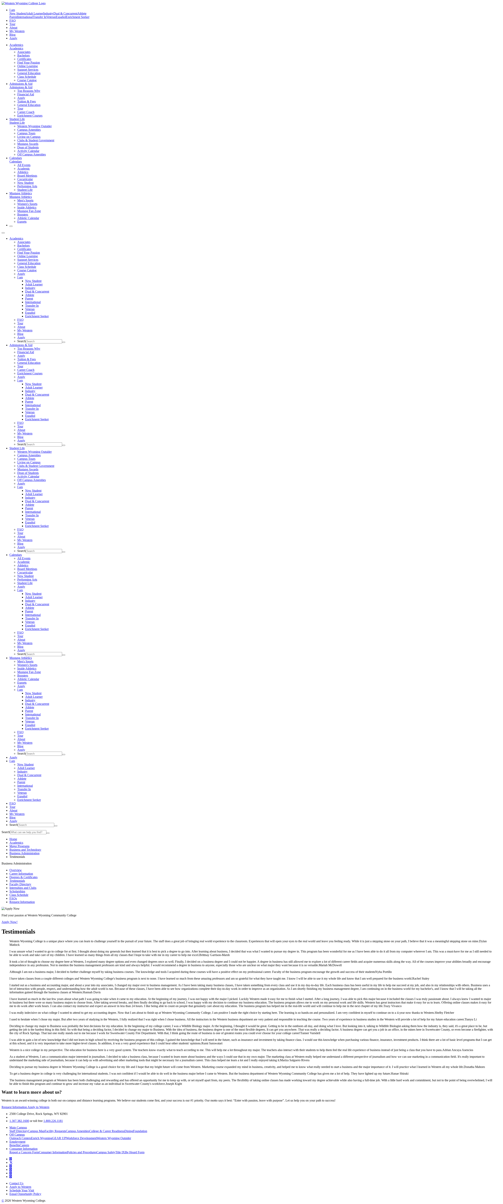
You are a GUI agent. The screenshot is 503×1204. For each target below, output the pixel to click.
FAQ (12, 20)
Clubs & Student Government (35, 140)
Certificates (24, 59)
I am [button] (12, 10)
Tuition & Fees (26, 101)
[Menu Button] (3, 232)
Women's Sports (27, 204)
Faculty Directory (20, 884)
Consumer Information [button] (23, 1148)
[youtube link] (10, 1166)
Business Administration (24, 853)
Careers (24, 1145)
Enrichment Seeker (77, 17)
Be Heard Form (134, 1152)
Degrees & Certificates (23, 877)
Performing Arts (27, 186)
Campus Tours (26, 133)
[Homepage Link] (24, 3)
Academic (23, 168)
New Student (17, 13)
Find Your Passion (28, 62)
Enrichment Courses (29, 115)
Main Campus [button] (18, 1127)
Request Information (22, 902)
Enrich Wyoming (41, 1138)
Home (13, 839)
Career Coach (25, 112)
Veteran (51, 17)
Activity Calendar (28, 151)
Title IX (120, 1152)
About (13, 27)
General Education (28, 73)
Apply (13, 38)
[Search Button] (11, 226)
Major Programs (19, 846)
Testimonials (17, 880)
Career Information (21, 873)
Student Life (17, 119)
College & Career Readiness (106, 1131)
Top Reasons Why (28, 90)
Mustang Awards (27, 143)
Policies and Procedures (81, 1152)
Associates (23, 52)
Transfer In (39, 17)
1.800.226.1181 (53, 1121)
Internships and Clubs (22, 887)
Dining (128, 1131)
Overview (15, 870)
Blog (12, 34)
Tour (12, 24)
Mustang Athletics (20, 193)
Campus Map (36, 1131)
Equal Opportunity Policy (25, 1194)
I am (20, 277)
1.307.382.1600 (19, 1121)
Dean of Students (28, 147)
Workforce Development (81, 1138)
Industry (48, 13)
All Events (23, 165)
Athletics (22, 172)
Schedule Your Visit (21, 1190)
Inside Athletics (26, 207)
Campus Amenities (29, 129)
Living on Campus (28, 136)
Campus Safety (105, 1152)
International (25, 17)
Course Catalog (27, 80)
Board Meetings (27, 175)
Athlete (81, 13)
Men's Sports (25, 200)
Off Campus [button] (17, 1134)
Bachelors (23, 55)
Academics (16, 45)
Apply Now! (9, 922)
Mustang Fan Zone (29, 211)
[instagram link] (10, 1169)
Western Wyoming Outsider (34, 126)
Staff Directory (18, 1131)
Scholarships (17, 891)
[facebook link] (10, 1159)
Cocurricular (25, 179)
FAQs (13, 898)
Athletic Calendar (28, 218)
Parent (13, 17)
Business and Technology (25, 849)
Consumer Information (53, 1152)
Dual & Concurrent (65, 13)
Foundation (140, 1131)
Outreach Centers (20, 1138)
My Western (17, 31)
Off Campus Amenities (31, 154)
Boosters (22, 214)
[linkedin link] (10, 1173)
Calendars (15, 158)
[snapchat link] (10, 1176)
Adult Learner (34, 13)
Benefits (14, 1145)
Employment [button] (17, 1141)
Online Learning (27, 66)
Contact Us (16, 1183)
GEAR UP (59, 1138)
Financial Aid (25, 94)
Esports (22, 221)
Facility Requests (55, 1131)
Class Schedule (26, 76)
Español (61, 17)
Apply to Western (38, 1107)
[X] (11, 1162)
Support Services (27, 69)
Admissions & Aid (20, 83)
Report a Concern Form (24, 1152)
